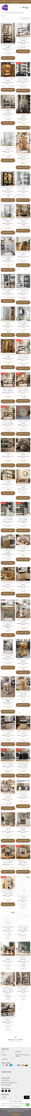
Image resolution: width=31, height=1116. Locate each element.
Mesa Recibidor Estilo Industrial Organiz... (8, 110)
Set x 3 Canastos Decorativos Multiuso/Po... (8, 795)
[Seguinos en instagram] (3, 1091)
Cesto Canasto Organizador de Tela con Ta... (23, 793)
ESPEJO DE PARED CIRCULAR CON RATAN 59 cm (23, 485)
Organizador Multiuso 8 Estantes (8, 828)
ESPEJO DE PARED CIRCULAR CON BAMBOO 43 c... (23, 421)
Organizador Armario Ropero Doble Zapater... (8, 187)
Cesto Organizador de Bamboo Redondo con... (23, 731)
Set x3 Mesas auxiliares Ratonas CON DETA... (23, 927)
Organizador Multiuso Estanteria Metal (23, 78)
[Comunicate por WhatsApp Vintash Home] (27, 1104)
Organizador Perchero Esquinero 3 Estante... (23, 322)
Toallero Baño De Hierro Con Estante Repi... (23, 187)
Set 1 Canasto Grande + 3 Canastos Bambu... (8, 550)
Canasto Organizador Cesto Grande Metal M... (8, 891)
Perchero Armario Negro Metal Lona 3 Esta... (8, 78)
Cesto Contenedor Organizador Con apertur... (8, 517)
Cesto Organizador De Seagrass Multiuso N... (23, 219)
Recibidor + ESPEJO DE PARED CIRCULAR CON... (23, 355)
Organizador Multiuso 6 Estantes (23, 115)
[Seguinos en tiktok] (9, 1091)
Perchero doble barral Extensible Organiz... (8, 289)
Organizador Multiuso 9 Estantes (8, 322)
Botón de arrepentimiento (15, 1106)
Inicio (2, 12)
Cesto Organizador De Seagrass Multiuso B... (8, 582)
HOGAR (6, 12)
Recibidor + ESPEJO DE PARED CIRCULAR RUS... (23, 388)
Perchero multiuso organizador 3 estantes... (8, 147)
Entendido (15, 1114)
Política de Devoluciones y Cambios (22, 1055)
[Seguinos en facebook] (6, 1091)
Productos (18, 1051)
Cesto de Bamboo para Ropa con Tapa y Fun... (8, 731)
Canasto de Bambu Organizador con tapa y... (23, 252)
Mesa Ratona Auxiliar (8, 453)
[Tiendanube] (15, 1102)
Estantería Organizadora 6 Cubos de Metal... (8, 988)
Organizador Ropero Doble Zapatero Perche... (8, 354)
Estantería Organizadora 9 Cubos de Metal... (23, 957)
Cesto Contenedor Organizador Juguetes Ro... (8, 763)
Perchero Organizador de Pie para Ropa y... (7, 45)
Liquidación (4, 1059)
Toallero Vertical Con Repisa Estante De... (23, 896)
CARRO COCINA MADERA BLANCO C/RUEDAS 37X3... (8, 257)
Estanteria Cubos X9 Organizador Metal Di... (23, 988)
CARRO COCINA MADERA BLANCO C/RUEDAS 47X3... (23, 620)
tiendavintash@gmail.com (10, 1082)
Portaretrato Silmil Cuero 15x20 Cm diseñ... (8, 860)
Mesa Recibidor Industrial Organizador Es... (23, 38)
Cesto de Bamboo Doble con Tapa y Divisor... (23, 582)
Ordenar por (3, 15)
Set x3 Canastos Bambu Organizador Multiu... (23, 546)
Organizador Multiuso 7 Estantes (23, 828)
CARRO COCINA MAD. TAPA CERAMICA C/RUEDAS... (23, 154)
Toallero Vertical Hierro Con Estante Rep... (23, 289)
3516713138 (6, 1080)
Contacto (4, 1054)
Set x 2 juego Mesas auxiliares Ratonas (8, 1018)
